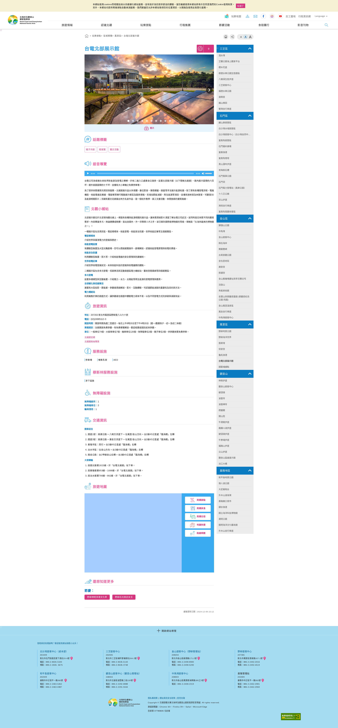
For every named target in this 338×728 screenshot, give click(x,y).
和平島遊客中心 (48, 673)
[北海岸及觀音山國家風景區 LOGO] (25, 20)
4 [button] (142, 121)
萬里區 (118, 36)
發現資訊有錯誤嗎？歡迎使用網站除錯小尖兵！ (57, 643)
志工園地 (291, 16)
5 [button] (147, 121)
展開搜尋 (326, 25)
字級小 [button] (241, 37)
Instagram (272, 16)
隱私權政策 (153, 698)
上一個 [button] (89, 90)
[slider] (209, 173)
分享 (232, 36)
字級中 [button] (246, 37)
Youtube (280, 16)
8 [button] (161, 121)
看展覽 (102, 149)
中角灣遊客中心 (180, 673)
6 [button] (151, 121)
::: (45, 13)
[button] (149, 128)
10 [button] (170, 121)
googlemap (72, 658)
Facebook (263, 16)
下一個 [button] (209, 90)
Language (320, 16)
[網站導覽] (247, 16)
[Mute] (203, 173)
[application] (149, 173)
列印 (225, 36)
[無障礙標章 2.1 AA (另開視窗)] (291, 717)
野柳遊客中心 (245, 651)
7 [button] (156, 121)
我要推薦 (200, 48)
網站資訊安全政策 (167, 698)
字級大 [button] (250, 37)
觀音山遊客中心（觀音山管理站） (123, 673)
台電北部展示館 (131, 36)
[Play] (88, 173)
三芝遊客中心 (113, 651)
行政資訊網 (304, 16)
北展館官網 (89, 337)
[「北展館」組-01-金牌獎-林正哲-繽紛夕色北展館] (149, 90)
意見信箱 (181, 698)
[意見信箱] (255, 16)
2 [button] (133, 121)
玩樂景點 (96, 36)
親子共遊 (90, 149)
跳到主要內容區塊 (10, 3)
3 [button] (138, 121)
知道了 (240, 6)
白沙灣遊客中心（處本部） (54, 651)
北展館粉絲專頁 (91, 341)
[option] (149, 90)
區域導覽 (107, 36)
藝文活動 (114, 149)
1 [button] (128, 121)
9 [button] (165, 121)
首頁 (86, 36)
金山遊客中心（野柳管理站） (187, 651)
